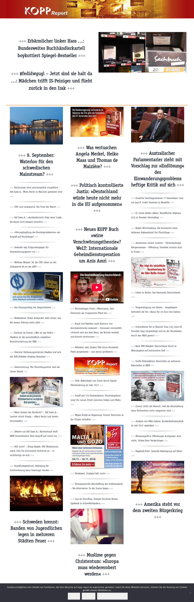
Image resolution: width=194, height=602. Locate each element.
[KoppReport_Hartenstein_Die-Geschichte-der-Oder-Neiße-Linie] (157, 258)
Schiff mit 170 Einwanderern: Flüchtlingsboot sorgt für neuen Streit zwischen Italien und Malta (95, 400)
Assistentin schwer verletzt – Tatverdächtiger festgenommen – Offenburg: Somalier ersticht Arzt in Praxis (156, 247)
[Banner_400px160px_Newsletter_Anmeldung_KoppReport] (97, 358)
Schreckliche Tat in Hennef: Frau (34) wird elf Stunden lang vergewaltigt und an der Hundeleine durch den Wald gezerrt (156, 331)
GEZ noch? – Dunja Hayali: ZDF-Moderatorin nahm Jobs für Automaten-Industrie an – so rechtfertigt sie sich (34, 451)
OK (73, 596)
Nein (88, 596)
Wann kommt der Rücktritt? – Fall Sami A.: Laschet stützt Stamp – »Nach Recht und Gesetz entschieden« (34, 416)
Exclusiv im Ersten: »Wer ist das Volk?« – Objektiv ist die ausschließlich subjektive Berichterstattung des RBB (32, 337)
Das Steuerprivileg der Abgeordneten (34, 307)
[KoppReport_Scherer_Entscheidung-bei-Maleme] (36, 378)
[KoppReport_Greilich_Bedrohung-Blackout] (36, 273)
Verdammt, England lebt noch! (92, 473)
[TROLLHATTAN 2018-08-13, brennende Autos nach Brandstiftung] (36, 476)
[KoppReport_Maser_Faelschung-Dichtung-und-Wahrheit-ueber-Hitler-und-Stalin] (157, 372)
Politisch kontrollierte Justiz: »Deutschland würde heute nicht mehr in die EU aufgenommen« (97, 197)
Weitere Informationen (112, 596)
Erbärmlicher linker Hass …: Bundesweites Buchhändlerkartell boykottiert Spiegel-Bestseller (51, 48)
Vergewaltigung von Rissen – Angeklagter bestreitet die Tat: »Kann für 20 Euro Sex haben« (156, 312)
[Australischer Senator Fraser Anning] (157, 108)
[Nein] (190, 592)
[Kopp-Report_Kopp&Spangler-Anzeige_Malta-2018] (97, 425)
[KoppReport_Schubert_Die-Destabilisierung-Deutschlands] (97, 108)
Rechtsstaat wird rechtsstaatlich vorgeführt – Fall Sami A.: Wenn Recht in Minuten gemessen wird (36, 192)
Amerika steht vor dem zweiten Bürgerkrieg (158, 510)
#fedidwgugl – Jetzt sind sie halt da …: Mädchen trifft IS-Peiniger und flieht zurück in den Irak (51, 81)
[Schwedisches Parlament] (36, 108)
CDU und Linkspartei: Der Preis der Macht (37, 206)
